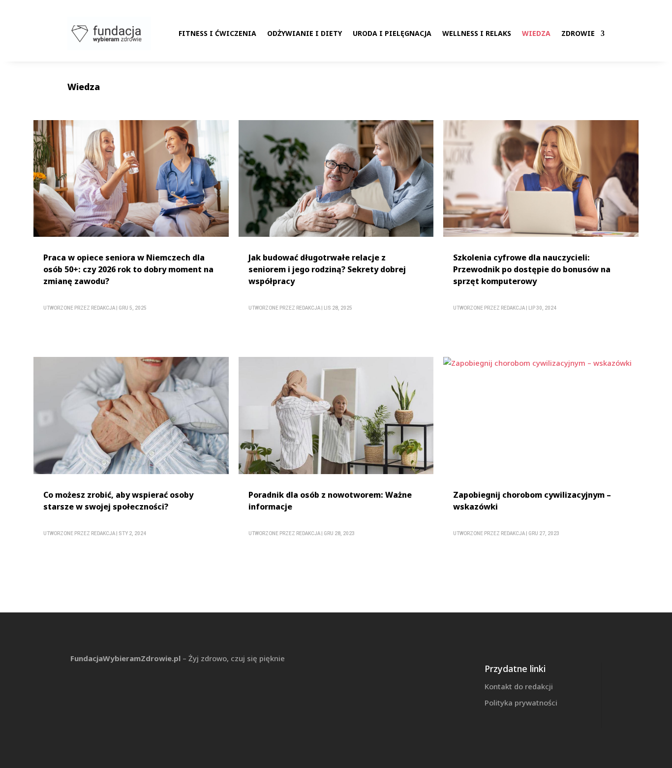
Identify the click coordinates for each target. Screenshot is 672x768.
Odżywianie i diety (304, 33)
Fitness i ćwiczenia (217, 33)
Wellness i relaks (476, 33)
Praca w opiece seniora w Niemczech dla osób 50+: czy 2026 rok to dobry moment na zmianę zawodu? (128, 269)
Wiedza (536, 33)
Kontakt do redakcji (519, 686)
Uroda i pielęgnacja (392, 33)
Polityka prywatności (521, 702)
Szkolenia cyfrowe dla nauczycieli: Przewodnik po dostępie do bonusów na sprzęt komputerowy (532, 269)
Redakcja (103, 308)
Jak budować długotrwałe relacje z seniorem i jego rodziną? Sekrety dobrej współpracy (327, 269)
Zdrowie (578, 33)
